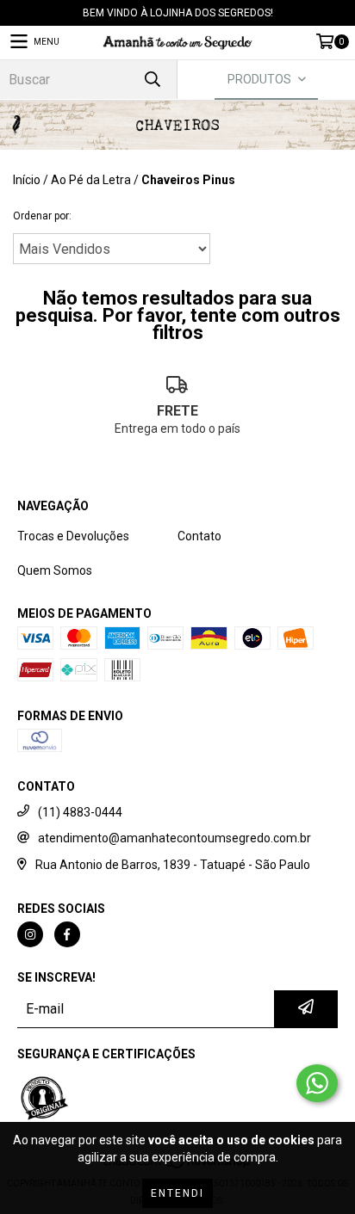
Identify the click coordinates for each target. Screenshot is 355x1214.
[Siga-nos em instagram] (30, 934)
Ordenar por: (42, 216)
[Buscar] (151, 79)
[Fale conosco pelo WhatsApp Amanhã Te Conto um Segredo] (317, 1083)
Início (26, 180)
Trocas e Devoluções (73, 536)
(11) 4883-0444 (80, 812)
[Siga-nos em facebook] (67, 934)
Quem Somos (54, 570)
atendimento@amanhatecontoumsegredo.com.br (174, 838)
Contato (199, 536)
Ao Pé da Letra (91, 180)
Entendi (177, 1193)
